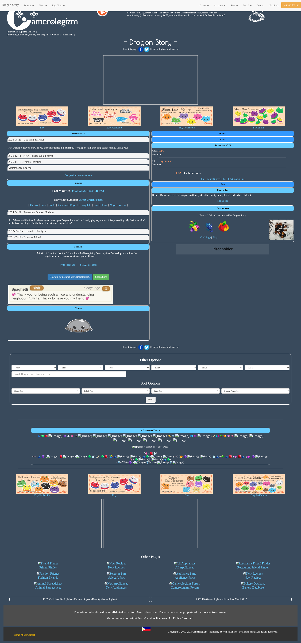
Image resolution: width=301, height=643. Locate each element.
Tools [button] (42, 5)
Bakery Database (253, 587)
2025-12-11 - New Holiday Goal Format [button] (30, 155)
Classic (104, 205)
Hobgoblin (86, 205)
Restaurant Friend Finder (253, 567)
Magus (113, 205)
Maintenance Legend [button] (20, 167)
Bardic (52, 205)
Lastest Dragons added (91, 199)
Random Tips (222, 190)
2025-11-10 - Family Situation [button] (24, 161)
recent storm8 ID (223, 145)
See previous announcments (78, 175)
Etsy (42, 127)
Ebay (215, 237)
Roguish (74, 205)
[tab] (78, 139)
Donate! (222, 133)
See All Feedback (88, 265)
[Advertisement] (150, 80)
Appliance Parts (185, 577)
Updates (78, 183)
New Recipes (116, 567)
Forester (34, 205)
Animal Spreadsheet (48, 587)
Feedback (78, 247)
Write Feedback (67, 265)
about (24, 635)
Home (17, 635)
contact (260, 5)
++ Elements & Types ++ (150, 430)
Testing (78, 308)
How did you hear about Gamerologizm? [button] (70, 277)
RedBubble (116, 127)
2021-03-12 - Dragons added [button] (24, 237)
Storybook (62, 205)
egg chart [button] (57, 5)
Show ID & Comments (233, 179)
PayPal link (258, 127)
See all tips (222, 200)
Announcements (78, 133)
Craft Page (205, 237)
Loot (96, 205)
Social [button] (246, 5)
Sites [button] (233, 5)
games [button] (203, 5)
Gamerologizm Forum (185, 587)
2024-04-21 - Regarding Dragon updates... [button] (32, 212)
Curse (43, 205)
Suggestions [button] (101, 277)
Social (223, 139)
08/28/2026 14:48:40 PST (88, 191)
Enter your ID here (210, 179)
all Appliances (184, 567)
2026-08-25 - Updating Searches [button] (26, 139)
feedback (274, 5)
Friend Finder (48, 567)
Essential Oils (223, 208)
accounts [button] (219, 5)
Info (223, 184)
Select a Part (116, 577)
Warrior (122, 205)
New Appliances (116, 587)
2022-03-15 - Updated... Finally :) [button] (27, 231)
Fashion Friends (48, 577)
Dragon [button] (28, 5)
